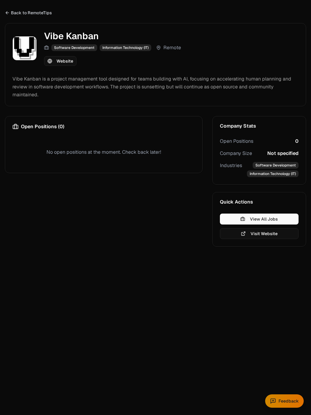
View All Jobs (264, 219)
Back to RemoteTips (31, 12)
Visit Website (264, 233)
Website (64, 61)
